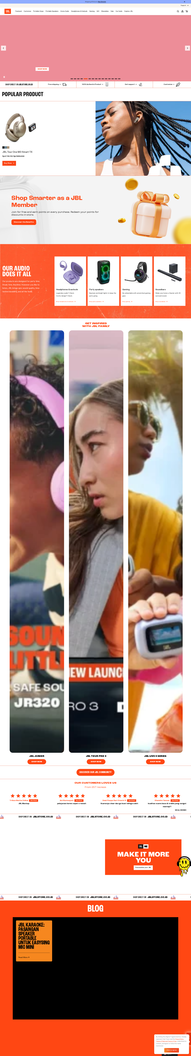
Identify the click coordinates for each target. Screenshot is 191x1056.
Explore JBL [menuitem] (128, 11)
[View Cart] (186, 11)
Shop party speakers (95, 301)
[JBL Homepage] (8, 11)
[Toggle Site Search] (178, 11)
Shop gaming (126, 301)
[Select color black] (3, 147)
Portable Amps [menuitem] (38, 11)
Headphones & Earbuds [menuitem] (79, 11)
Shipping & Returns (95, 1)
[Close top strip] (184, 2)
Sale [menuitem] (112, 11)
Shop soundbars (160, 301)
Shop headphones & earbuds (65, 301)
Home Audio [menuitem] (64, 11)
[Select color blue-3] (6, 147)
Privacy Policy (179, 1039)
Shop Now (36, 762)
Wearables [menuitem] (105, 11)
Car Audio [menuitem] (119, 11)
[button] (182, 11)
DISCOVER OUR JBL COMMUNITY (95, 772)
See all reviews (180, 810)
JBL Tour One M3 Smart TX (17, 152)
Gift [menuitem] (98, 11)
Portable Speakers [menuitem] (52, 11)
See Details (102, 1)
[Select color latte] (8, 147)
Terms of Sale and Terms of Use (166, 1041)
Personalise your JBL (143, 867)
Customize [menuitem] (27, 11)
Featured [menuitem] (18, 11)
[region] (95, 48)
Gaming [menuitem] (92, 11)
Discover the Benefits (24, 222)
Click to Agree (172, 1050)
